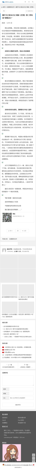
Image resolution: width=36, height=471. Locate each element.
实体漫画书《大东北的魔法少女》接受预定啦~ (17, 331)
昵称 (4, 389)
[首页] (33, 455)
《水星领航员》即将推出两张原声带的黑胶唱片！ (18, 355)
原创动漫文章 (22, 417)
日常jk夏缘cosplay (9, 352)
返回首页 (4, 417)
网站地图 (25, 465)
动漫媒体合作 (10, 7)
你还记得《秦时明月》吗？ (26, 314)
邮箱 (4, 393)
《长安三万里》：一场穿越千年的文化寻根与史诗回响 (19, 336)
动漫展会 (4, 422)
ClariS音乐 (21, 420)
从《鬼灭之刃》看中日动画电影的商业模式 (16, 329)
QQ (4, 398)
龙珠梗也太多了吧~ (9, 349)
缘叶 (17, 251)
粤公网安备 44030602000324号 (13, 465)
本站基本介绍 (22, 422)
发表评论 (30, 11)
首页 (4, 7)
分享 (25, 231)
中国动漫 (9, 243)
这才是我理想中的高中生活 (9, 297)
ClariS (4, 420)
